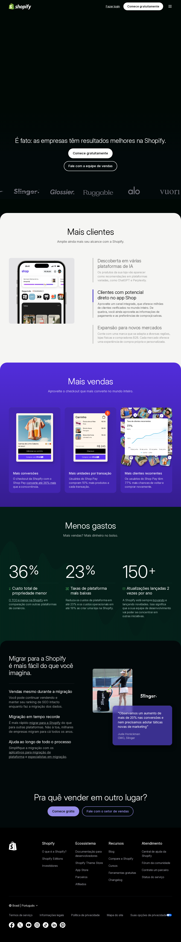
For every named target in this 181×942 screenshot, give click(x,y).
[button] (170, 6)
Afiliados (80, 884)
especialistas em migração (47, 757)
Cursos (113, 865)
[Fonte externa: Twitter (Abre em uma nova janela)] (20, 925)
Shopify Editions (52, 858)
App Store (81, 870)
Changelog (115, 880)
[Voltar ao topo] (13, 846)
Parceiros (81, 877)
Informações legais (52, 915)
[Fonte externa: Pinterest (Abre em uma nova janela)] (62, 925)
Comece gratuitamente (143, 6)
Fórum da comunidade (156, 863)
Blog (111, 851)
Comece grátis (63, 811)
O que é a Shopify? (54, 851)
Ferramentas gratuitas (122, 873)
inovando (159, 600)
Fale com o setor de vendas (108, 811)
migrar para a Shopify (44, 723)
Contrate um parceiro (155, 870)
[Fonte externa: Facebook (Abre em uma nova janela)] (11, 925)
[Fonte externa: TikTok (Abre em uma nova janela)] (45, 925)
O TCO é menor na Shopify (26, 600)
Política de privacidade (85, 915)
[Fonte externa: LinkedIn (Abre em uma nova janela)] (54, 925)
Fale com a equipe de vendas (90, 166)
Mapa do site (115, 915)
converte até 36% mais (41, 483)
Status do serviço (153, 877)
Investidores (50, 865)
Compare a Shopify (121, 858)
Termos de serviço (21, 915)
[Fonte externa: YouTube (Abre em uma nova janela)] (28, 925)
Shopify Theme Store (89, 863)
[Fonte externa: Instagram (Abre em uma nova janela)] (37, 925)
